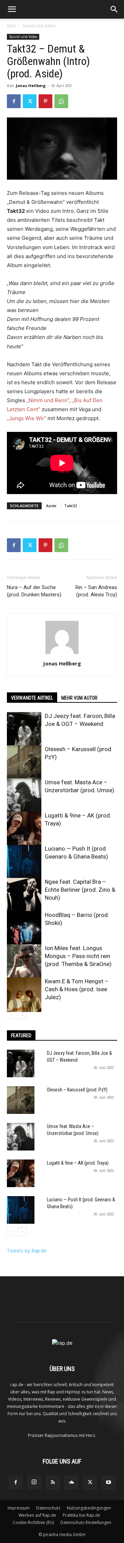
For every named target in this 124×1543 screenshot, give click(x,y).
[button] (12, 9)
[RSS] (53, 1482)
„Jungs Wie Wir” (26, 418)
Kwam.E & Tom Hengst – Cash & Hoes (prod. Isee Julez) (76, 989)
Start (11, 26)
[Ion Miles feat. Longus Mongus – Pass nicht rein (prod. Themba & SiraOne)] (24, 961)
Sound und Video (39, 26)
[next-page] (22, 1015)
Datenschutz (48, 1508)
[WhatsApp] (61, 101)
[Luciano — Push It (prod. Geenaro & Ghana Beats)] (24, 862)
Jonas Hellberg (30, 85)
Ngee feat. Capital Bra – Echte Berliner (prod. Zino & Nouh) (80, 889)
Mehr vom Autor (79, 698)
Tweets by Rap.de (26, 1250)
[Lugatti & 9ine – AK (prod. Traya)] (24, 829)
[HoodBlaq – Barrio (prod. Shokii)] (24, 928)
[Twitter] (30, 101)
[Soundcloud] (71, 1482)
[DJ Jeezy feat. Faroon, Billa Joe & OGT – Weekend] (24, 729)
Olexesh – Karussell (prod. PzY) (77, 1089)
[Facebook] (14, 101)
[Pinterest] (45, 101)
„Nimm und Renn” (48, 400)
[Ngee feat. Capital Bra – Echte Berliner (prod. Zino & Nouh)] (24, 895)
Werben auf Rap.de (37, 1515)
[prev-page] (11, 1015)
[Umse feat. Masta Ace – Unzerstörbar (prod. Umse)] (24, 795)
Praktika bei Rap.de (81, 1515)
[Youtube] (108, 1482)
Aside (51, 505)
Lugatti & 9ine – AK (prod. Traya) (77, 1163)
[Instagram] (34, 1482)
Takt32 (70, 505)
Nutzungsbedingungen (89, 1508)
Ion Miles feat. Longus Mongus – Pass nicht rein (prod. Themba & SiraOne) (78, 956)
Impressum (19, 1508)
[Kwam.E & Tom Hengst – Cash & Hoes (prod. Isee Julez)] (24, 994)
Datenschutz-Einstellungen (85, 1522)
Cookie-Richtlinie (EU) (33, 1522)
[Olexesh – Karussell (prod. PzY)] (24, 762)
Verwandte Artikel (32, 698)
